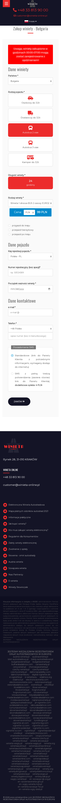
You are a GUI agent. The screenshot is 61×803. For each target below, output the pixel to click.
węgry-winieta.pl (18, 779)
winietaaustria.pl (18, 746)
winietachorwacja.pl (20, 751)
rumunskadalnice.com (41, 707)
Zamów (18, 401)
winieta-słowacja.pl (39, 741)
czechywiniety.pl (19, 672)
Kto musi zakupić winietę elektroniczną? (28, 530)
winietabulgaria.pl (43, 748)
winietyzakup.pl (42, 776)
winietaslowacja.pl (20, 764)
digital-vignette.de (41, 674)
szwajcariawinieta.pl (42, 718)
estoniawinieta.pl (43, 682)
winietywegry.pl (40, 774)
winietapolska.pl (41, 758)
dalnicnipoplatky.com (40, 672)
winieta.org (49, 743)
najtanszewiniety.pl (41, 700)
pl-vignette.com (43, 702)
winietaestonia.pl (22, 753)
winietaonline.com (21, 758)
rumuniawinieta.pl (18, 707)
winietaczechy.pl (41, 751)
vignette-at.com (21, 723)
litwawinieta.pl (22, 690)
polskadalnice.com (19, 705)
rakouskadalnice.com (41, 705)
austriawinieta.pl (40, 656)
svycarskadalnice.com (19, 718)
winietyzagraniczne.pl (21, 776)
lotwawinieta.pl (19, 695)
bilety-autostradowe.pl (42, 659)
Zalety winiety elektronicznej (23, 543)
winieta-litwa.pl (20, 741)
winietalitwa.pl (40, 753)
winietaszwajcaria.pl (20, 766)
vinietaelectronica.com (36, 733)
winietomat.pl (33, 769)
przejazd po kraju (21, 234)
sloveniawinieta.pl (18, 710)
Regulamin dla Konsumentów (23, 536)
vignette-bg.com (40, 723)
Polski (31, 21)
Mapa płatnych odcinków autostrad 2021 (28, 511)
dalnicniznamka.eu (20, 674)
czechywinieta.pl (40, 669)
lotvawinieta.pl (41, 692)
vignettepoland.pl (46, 730)
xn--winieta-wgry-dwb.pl (30, 789)
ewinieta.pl (36, 684)
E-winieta (13, 581)
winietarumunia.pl (20, 761)
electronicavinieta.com (37, 679)
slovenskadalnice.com (40, 710)
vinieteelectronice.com (21, 735)
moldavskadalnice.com (42, 697)
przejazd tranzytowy (22, 230)
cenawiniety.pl (43, 664)
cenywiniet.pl (19, 667)
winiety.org (47, 769)
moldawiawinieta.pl (19, 700)
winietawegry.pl (15, 769)
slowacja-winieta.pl (42, 713)
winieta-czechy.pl (40, 738)
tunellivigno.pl (41, 720)
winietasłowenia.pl (42, 766)
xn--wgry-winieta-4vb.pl (30, 784)
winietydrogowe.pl (18, 771)
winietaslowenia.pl (41, 764)
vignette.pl (29, 730)
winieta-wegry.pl (14, 743)
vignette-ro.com (41, 728)
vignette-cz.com (21, 725)
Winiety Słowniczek (18, 587)
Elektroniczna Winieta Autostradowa (27, 505)
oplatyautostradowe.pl (21, 702)
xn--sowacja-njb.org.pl (40, 779)
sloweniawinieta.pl (41, 715)
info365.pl (49, 684)
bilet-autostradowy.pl (18, 659)
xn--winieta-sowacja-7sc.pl (30, 786)
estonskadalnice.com (18, 684)
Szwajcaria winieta (17, 568)
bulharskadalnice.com (22, 664)
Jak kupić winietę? (17, 523)
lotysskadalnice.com (39, 695)
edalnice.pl (18, 679)
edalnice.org (46, 677)
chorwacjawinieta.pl (38, 667)
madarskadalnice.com (18, 697)
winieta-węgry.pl (33, 743)
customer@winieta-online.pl (31, 15)
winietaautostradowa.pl (20, 748)
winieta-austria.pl (20, 738)
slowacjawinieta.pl (20, 715)
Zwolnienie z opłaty (18, 549)
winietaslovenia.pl (40, 761)
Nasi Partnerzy (16, 574)
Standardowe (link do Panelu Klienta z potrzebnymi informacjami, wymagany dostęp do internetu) (32, 361)
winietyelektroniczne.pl (41, 771)
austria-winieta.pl (21, 656)
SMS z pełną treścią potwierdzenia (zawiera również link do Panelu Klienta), (32, 379)
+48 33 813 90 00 (32, 10)
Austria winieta (16, 562)
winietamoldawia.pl (39, 756)
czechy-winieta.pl (21, 669)
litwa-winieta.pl (40, 687)
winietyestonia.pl (21, 774)
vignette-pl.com (40, 725)
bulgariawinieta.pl (41, 662)
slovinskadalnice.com (20, 713)
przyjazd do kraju (21, 225)
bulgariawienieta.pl (20, 662)
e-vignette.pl (15, 677)
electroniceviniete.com (21, 682)
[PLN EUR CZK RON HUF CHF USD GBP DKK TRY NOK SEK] (29, 212)
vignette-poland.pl (21, 728)
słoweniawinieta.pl (22, 720)
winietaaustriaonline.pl (40, 746)
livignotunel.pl (39, 690)
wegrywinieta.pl (43, 735)
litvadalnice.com (22, 687)
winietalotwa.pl (19, 756)
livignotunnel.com (22, 692)
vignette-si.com (14, 730)
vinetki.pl (18, 733)
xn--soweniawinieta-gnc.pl (30, 781)
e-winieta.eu (31, 677)
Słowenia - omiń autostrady (22, 555)
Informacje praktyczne (20, 517)
